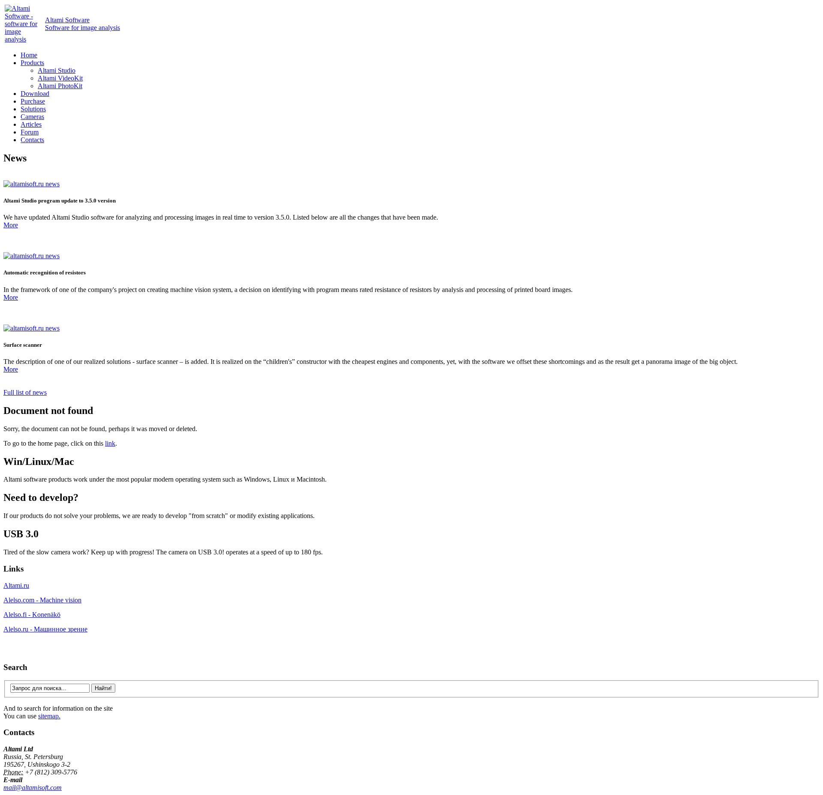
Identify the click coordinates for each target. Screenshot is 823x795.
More (10, 225)
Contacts (32, 139)
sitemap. (49, 716)
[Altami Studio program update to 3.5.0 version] (31, 184)
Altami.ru (16, 585)
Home (29, 55)
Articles (31, 124)
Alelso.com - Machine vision (42, 600)
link (110, 443)
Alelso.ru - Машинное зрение (45, 629)
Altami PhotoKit (60, 85)
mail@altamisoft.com (32, 787)
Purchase (33, 101)
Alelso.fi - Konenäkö (31, 614)
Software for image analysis (82, 23)
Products (32, 62)
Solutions (33, 109)
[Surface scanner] (31, 328)
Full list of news (25, 392)
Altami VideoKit (60, 78)
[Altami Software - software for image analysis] (24, 39)
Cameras (32, 116)
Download (35, 93)
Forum (30, 132)
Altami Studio (56, 70)
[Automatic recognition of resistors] (31, 255)
